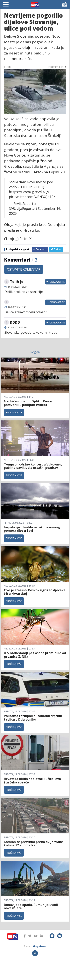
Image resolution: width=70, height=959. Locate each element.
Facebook (41, 249)
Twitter (57, 249)
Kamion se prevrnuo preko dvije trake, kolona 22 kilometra (34, 844)
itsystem (39, 946)
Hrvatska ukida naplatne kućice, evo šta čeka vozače (32, 780)
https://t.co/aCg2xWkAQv (29, 191)
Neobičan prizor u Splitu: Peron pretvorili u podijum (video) (28, 403)
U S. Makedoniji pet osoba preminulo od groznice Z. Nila (35, 655)
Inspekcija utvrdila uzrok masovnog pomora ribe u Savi (32, 529)
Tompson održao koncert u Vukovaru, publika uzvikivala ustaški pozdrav (33, 466)
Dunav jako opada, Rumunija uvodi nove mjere (31, 906)
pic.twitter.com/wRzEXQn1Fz (32, 196)
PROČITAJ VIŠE (14, 412)
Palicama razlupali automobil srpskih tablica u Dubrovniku (33, 718)
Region (35, 352)
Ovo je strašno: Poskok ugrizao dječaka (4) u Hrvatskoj (35, 592)
